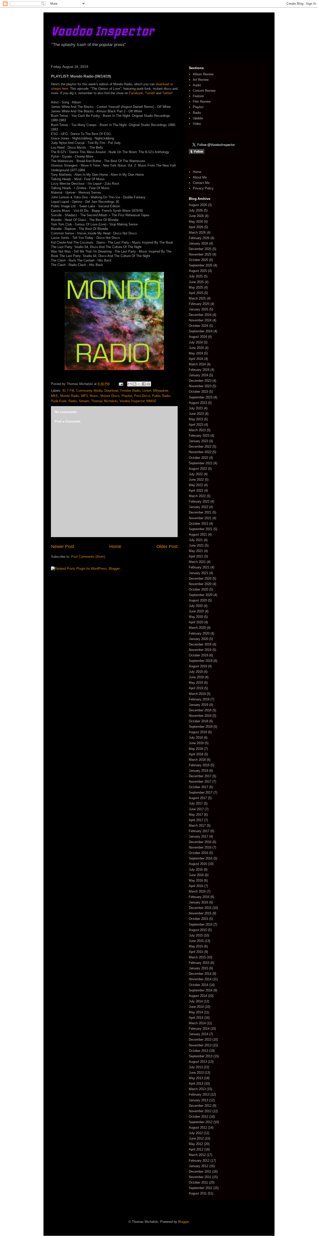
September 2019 (200, 661)
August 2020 (198, 600)
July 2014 (196, 1001)
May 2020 (196, 617)
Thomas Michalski (104, 401)
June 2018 (196, 743)
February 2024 (199, 370)
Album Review (203, 74)
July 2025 (196, 276)
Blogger (183, 1222)
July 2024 (196, 342)
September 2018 (200, 726)
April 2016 (196, 886)
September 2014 (200, 990)
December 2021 (200, 512)
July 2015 (196, 935)
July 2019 (196, 672)
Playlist (126, 396)
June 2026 (196, 216)
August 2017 (198, 798)
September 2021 (200, 529)
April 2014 (196, 1018)
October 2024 (198, 326)
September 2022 (200, 463)
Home (115, 546)
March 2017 (197, 825)
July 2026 (196, 210)
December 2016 (200, 842)
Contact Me (201, 183)
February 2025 (199, 304)
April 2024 (196, 359)
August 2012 (198, 1127)
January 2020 (198, 639)
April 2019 (196, 688)
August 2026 (198, 205)
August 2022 (198, 468)
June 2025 (196, 282)
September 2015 (200, 924)
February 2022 (199, 501)
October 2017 (198, 787)
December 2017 (200, 776)
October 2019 (198, 655)
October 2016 (198, 853)
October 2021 (198, 523)
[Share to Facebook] (143, 384)
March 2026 (197, 232)
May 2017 (196, 814)
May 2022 (196, 485)
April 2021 (196, 556)
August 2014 (198, 996)
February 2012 (199, 1160)
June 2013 (196, 1072)
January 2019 (198, 705)
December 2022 (200, 446)
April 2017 (196, 820)
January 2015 (198, 968)
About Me (200, 177)
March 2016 (197, 891)
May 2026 (196, 221)
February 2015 (199, 963)
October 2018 (198, 721)
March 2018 (197, 760)
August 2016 (198, 864)
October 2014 (198, 985)
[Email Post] (120, 384)
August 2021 (198, 534)
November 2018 (200, 716)
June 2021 (196, 545)
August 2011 (198, 1193)
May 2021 (196, 551)
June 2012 (196, 1138)
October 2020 (198, 589)
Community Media (89, 390)
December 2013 (200, 1039)
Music (94, 396)
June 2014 (196, 1007)
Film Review (201, 101)
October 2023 (198, 391)
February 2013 (199, 1094)
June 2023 (196, 414)
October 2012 (198, 1116)
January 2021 (198, 573)
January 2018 (198, 770)
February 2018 (199, 765)
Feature (198, 96)
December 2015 (200, 908)
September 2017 (200, 792)
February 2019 (199, 699)
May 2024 (196, 353)
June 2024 (196, 348)
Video (197, 124)
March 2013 (197, 1089)
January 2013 (198, 1100)
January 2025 (198, 309)
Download (111, 390)
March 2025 (197, 298)
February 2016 (199, 897)
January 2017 (198, 836)
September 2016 (200, 858)
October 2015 (198, 919)
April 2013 (196, 1083)
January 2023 (198, 441)
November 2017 (200, 781)
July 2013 (196, 1067)
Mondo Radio (69, 396)
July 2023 (196, 408)
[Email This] (129, 384)
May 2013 (196, 1078)
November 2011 (200, 1177)
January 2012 (198, 1166)
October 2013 (198, 1051)
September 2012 (200, 1122)
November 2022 (200, 452)
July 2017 (196, 803)
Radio (73, 401)
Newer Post (62, 546)
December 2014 (200, 974)
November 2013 (200, 1045)
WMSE (151, 401)
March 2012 (197, 1155)
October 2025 (198, 260)
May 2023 (196, 419)
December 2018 (200, 710)
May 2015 (196, 946)
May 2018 (196, 749)
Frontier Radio (130, 390)
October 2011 (198, 1182)
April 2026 (196, 227)
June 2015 (196, 941)
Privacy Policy (203, 188)
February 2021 (199, 567)
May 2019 (196, 682)
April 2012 (196, 1149)
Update (198, 118)
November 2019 (200, 650)
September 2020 (200, 595)
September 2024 (200, 331)
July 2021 (196, 540)
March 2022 (197, 496)
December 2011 (200, 1171)
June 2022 (196, 479)
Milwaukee (160, 390)
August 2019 (198, 666)
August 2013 (198, 1062)
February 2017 (199, 831)
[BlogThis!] (134, 384)
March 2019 (197, 694)
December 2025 (200, 249)
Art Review (200, 80)
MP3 (84, 396)
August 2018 (198, 732)
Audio (197, 85)
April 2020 (196, 622)
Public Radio (161, 396)
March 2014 (197, 1023)
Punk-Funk (59, 401)
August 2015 (198, 930)
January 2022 (198, 507)
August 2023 (198, 403)
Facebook (136, 93)
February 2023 (199, 435)
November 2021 (200, 518)
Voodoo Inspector (102, 31)
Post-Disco (142, 396)
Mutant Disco (109, 396)
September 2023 (200, 397)
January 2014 (198, 1034)
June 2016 (196, 875)
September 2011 (200, 1188)
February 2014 (199, 1028)
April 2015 (196, 952)
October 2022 (198, 458)
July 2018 (196, 737)
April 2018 (196, 754)
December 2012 (200, 1106)
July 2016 (196, 869)
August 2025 (198, 271)
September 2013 (200, 1056)
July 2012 (196, 1133)
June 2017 (196, 809)
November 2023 (200, 386)
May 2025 (196, 287)
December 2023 (200, 381)
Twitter (167, 93)
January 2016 (198, 902)
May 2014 (196, 1012)
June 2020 (196, 611)
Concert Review (204, 90)
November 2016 (200, 847)
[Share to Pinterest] (148, 384)
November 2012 (200, 1111)
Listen (146, 390)
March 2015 (197, 957)
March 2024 (197, 364)
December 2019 (200, 644)
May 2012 (196, 1144)
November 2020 (200, 584)
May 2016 (196, 880)
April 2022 (196, 490)
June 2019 (196, 677)
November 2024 (200, 320)
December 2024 (200, 315)
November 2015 (200, 913)
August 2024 (198, 337)
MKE (54, 396)
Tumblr (150, 93)
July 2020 (196, 606)
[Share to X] (139, 384)
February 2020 (199, 633)
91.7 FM (68, 390)
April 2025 (196, 293)
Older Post (167, 546)
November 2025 (200, 254)
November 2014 (200, 979)
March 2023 (197, 430)
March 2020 (197, 628)
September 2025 (200, 265)
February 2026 (199, 238)
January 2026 (198, 243)
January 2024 (198, 375)
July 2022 (196, 474)
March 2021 (197, 562)
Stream (84, 401)
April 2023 (196, 424)
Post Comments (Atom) (88, 556)
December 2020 (200, 578)
